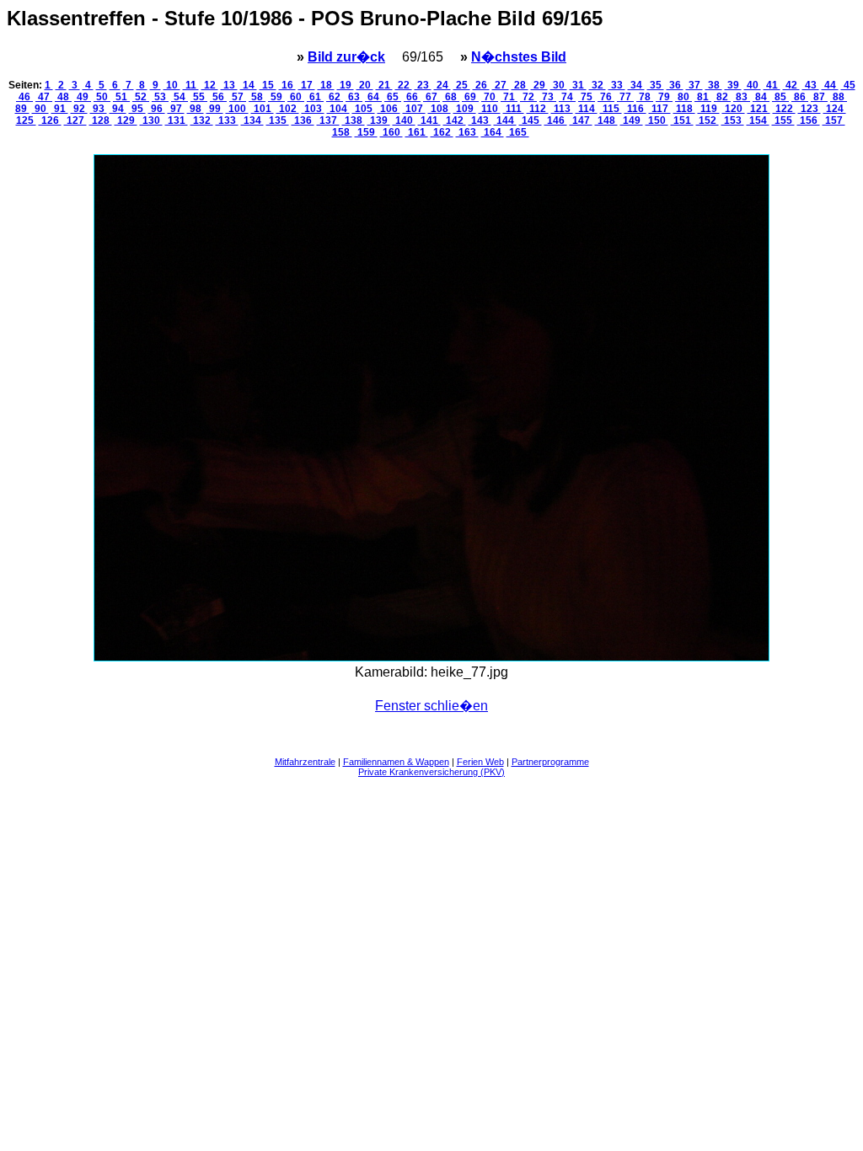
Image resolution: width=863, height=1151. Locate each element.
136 (303, 120)
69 (470, 97)
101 (262, 109)
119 (709, 109)
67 (431, 97)
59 (276, 97)
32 (597, 85)
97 (176, 109)
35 (655, 85)
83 (741, 97)
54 (179, 97)
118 (684, 109)
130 (151, 120)
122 (784, 109)
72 (528, 97)
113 (562, 109)
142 (454, 120)
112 (538, 109)
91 (59, 109)
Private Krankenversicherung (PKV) (431, 772)
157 (834, 120)
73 (547, 97)
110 (490, 109)
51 (121, 97)
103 (313, 109)
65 (392, 97)
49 (82, 97)
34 (636, 85)
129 (126, 120)
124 (834, 109)
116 (635, 109)
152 (707, 120)
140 (404, 120)
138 (353, 120)
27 (500, 85)
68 (450, 97)
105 (363, 109)
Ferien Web (480, 762)
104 (338, 109)
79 (664, 97)
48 (63, 97)
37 (694, 85)
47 (43, 97)
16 (287, 85)
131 (176, 120)
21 (384, 85)
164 (492, 132)
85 (780, 97)
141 (429, 120)
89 (22, 109)
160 (391, 132)
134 (252, 120)
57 (237, 97)
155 (783, 120)
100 (237, 109)
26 (481, 85)
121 (759, 109)
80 (683, 97)
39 (733, 85)
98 (195, 109)
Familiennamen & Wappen (396, 762)
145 (530, 120)
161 (416, 132)
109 (464, 109)
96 (156, 109)
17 (306, 85)
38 (713, 85)
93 (98, 109)
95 (137, 109)
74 (567, 97)
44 (830, 85)
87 (819, 97)
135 (277, 120)
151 (682, 120)
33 (616, 85)
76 (606, 97)
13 (229, 85)
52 (140, 97)
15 (268, 85)
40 (752, 85)
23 (423, 85)
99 (214, 109)
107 (414, 109)
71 (509, 97)
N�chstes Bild (518, 57)
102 (287, 109)
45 (848, 85)
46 (24, 97)
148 (606, 120)
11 (191, 85)
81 (702, 97)
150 (657, 120)
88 (838, 97)
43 (810, 85)
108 (439, 109)
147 (581, 120)
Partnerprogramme (550, 762)
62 (334, 97)
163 (467, 132)
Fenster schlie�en (431, 706)
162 (442, 132)
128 (100, 120)
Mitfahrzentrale (305, 762)
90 (40, 109)
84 (761, 97)
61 (315, 97)
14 (248, 85)
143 (480, 120)
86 (799, 97)
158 (342, 132)
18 (326, 85)
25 (461, 85)
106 (389, 109)
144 (505, 120)
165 (518, 132)
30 (558, 85)
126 (50, 120)
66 (412, 97)
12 (209, 85)
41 (772, 85)
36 (675, 85)
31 (578, 85)
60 (295, 97)
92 (79, 109)
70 (489, 97)
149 (631, 120)
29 (539, 85)
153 (732, 120)
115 (611, 109)
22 (403, 85)
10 (171, 85)
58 (257, 97)
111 (513, 109)
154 (758, 120)
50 (102, 97)
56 (218, 97)
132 (201, 120)
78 (644, 97)
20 (364, 85)
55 (198, 97)
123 (809, 109)
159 (366, 132)
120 (733, 109)
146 (555, 120)
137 (328, 120)
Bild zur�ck (346, 57)
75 (586, 97)
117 (660, 109)
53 (160, 97)
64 (373, 97)
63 (354, 97)
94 (118, 109)
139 (378, 120)
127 (75, 120)
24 (442, 85)
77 (625, 97)
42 (791, 85)
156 (808, 120)
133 (227, 120)
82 (722, 97)
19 (345, 85)
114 (587, 109)
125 (26, 120)
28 (520, 85)
